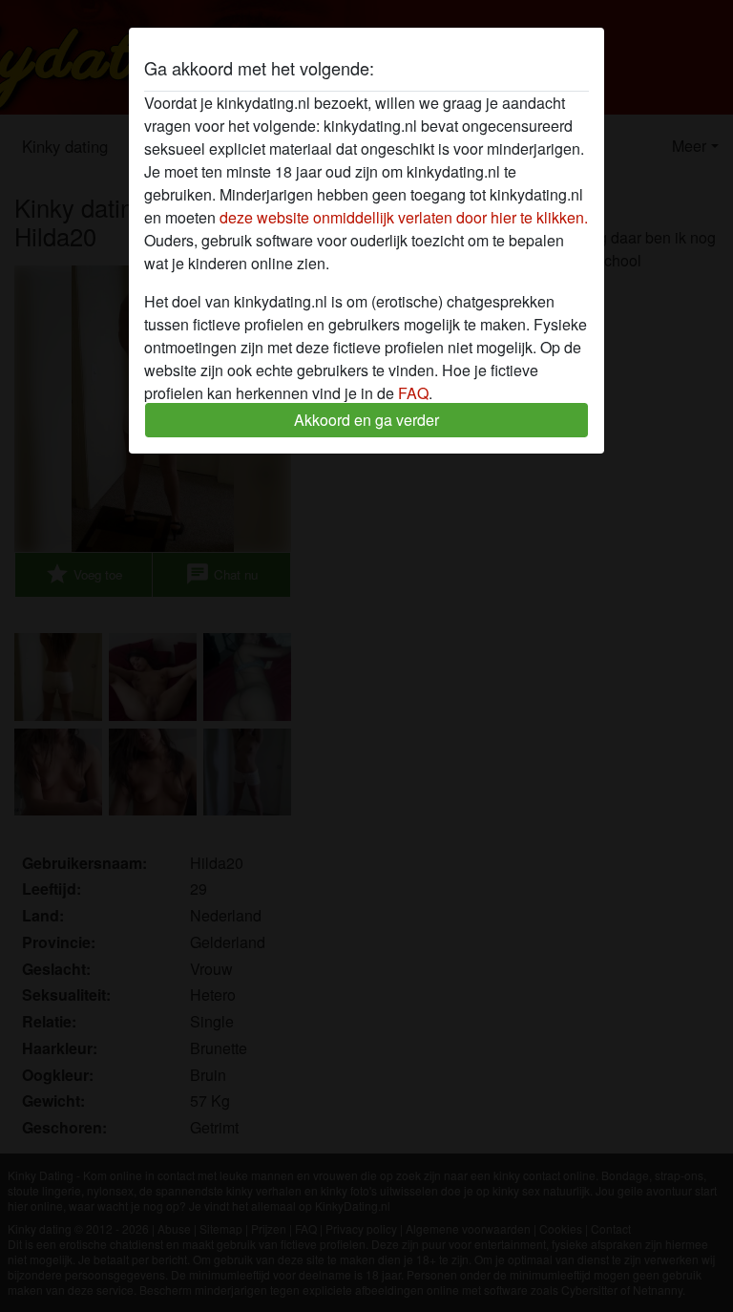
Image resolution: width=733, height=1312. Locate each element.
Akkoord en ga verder (366, 420)
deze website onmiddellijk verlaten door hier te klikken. (404, 217)
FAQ (413, 393)
